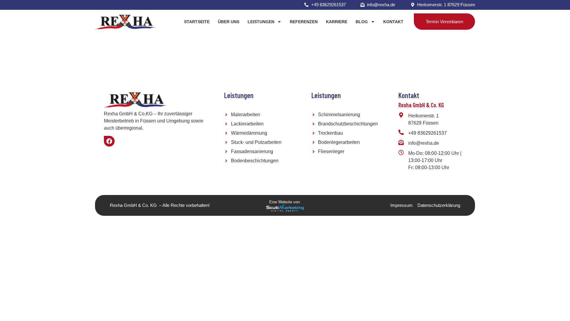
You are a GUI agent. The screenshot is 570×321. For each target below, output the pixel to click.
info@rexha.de (423, 143)
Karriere (336, 21)
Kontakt (393, 21)
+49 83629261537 (427, 133)
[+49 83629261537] (401, 132)
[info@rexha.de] (401, 142)
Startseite (197, 21)
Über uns (228, 21)
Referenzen (304, 21)
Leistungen (261, 21)
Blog (362, 21)
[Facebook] (109, 141)
